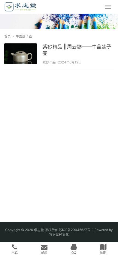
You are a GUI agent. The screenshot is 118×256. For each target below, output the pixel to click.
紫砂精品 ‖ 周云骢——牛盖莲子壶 (77, 50)
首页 (7, 36)
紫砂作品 (49, 62)
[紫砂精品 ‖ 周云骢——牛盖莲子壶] (20, 54)
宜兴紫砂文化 (59, 234)
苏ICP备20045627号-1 (76, 230)
